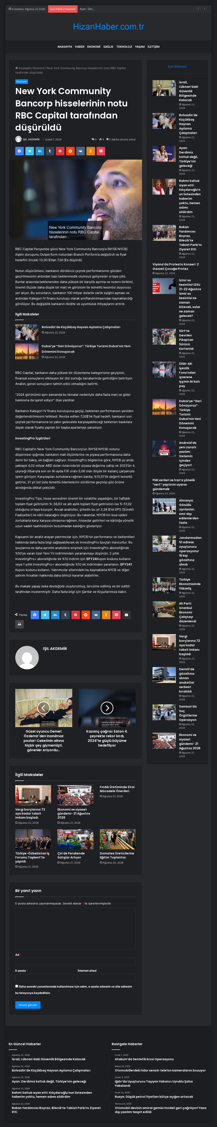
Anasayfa (64, 46)
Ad (18, 954)
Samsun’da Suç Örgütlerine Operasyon (188, 713)
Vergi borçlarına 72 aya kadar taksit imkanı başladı (30, 813)
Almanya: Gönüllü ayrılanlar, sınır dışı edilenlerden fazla (189, 511)
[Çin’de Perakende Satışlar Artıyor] (75, 839)
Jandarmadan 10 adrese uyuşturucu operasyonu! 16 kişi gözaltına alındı (190, 551)
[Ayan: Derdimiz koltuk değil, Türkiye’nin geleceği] (164, 154)
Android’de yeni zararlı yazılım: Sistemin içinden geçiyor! (187, 454)
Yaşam (140, 46)
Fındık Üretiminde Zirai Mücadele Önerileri (117, 789)
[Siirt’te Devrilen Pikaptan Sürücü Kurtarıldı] (164, 337)
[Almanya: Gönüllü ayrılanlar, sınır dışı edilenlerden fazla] (164, 506)
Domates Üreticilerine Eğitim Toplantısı (117, 855)
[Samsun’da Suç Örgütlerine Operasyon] (164, 712)
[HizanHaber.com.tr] (108, 26)
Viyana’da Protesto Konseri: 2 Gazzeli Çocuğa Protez (176, 266)
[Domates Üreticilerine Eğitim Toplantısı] (118, 839)
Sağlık (108, 46)
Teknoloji (124, 46)
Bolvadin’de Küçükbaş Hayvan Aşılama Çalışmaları (81, 327)
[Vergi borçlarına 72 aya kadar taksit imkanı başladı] (33, 795)
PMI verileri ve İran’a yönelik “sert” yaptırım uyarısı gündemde (174, 484)
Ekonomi (93, 46)
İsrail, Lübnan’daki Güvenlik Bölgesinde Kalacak (188, 91)
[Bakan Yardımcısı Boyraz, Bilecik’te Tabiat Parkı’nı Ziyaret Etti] (164, 233)
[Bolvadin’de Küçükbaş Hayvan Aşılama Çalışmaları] (27, 332)
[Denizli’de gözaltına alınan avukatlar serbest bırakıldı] (164, 675)
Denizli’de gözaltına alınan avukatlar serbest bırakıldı (186, 680)
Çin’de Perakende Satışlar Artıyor (71, 855)
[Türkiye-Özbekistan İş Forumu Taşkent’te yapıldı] (33, 839)
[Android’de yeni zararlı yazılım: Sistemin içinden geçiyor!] (164, 449)
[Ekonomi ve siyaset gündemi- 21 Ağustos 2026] (75, 795)
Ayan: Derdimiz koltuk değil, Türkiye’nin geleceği (111, 9)
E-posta (21, 970)
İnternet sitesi (87, 970)
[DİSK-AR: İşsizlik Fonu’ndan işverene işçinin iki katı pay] (164, 370)
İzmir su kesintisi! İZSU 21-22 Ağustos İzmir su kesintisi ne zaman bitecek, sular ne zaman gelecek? (190, 298)
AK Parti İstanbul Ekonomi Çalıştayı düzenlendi (187, 612)
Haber (79, 46)
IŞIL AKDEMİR (31, 139)
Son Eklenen (177, 66)
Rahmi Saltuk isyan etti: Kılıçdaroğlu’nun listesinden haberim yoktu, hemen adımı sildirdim (190, 196)
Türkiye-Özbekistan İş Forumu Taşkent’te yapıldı (32, 857)
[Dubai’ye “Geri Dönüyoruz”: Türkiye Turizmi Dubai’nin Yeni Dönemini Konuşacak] (27, 351)
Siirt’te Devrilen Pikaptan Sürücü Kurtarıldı (186, 340)
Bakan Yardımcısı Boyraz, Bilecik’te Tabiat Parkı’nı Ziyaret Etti (190, 238)
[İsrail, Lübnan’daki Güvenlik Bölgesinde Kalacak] (164, 88)
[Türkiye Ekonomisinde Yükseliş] (164, 585)
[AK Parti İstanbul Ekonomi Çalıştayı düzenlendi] (164, 609)
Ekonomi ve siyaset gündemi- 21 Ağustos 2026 (73, 813)
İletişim (154, 46)
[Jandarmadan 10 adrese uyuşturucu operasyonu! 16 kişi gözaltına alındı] (164, 544)
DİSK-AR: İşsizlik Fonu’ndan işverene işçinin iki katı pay (189, 375)
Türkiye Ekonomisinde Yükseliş (190, 584)
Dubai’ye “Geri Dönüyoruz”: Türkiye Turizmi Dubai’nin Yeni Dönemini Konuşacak (190, 414)
